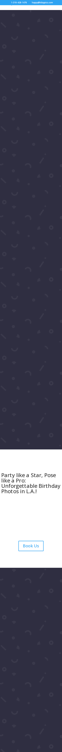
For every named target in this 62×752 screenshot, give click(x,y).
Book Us (31, 546)
